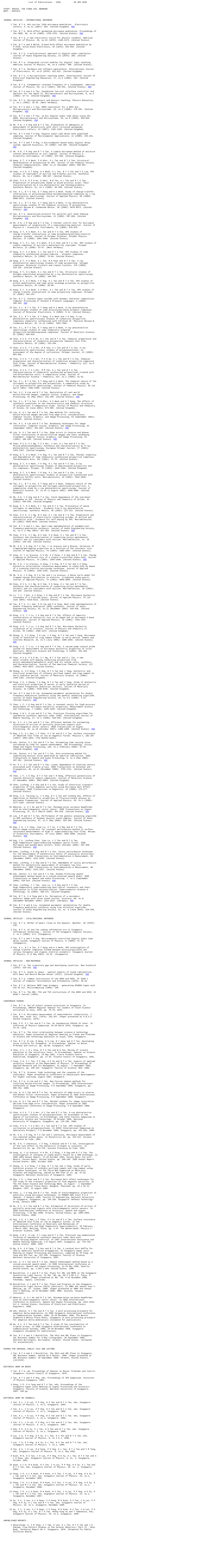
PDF (73, 27)
